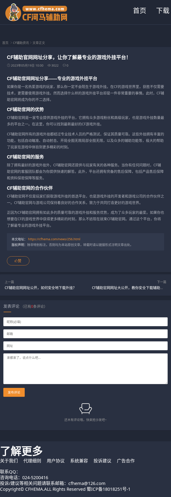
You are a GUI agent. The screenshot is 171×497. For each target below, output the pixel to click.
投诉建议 (102, 461)
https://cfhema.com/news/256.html (54, 239)
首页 (139, 10)
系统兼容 (79, 461)
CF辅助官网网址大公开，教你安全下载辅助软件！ (131, 287)
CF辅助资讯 (21, 43)
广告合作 (126, 461)
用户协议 (56, 461)
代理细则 (32, 461)
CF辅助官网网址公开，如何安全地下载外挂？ (40, 287)
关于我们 (9, 461)
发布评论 (14, 392)
